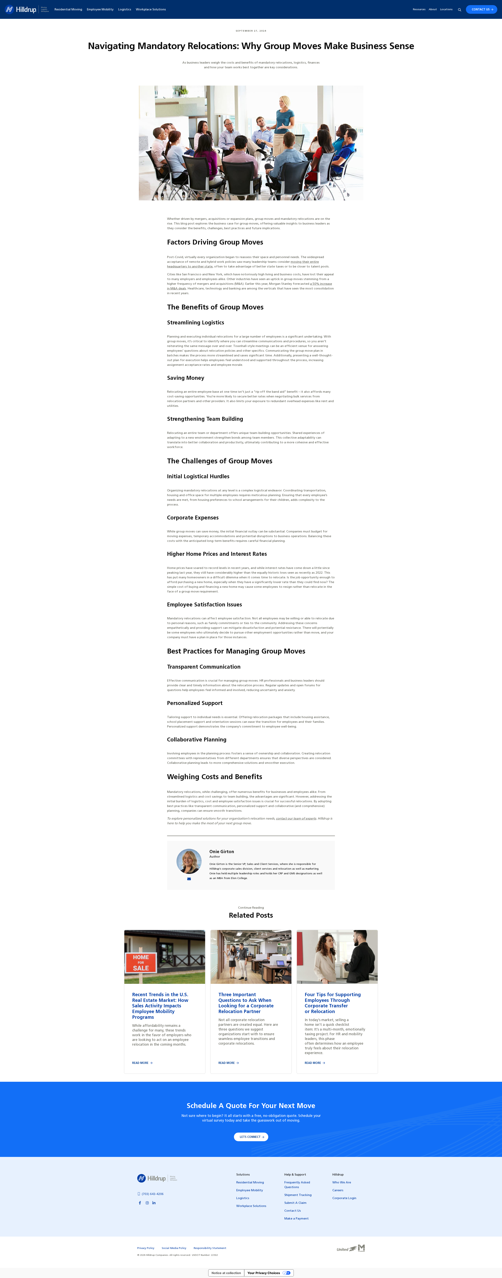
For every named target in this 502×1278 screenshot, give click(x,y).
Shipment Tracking (298, 1195)
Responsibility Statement (210, 1248)
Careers (337, 1190)
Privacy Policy (145, 1248)
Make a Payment (296, 1218)
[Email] (189, 879)
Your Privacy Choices (263, 1273)
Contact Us (481, 9)
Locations (446, 9)
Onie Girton (221, 852)
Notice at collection (226, 1273)
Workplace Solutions (151, 9)
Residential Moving (68, 9)
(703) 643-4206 (153, 1194)
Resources (419, 9)
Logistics (124, 9)
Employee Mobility (100, 9)
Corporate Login (344, 1198)
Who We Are (341, 1182)
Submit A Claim (295, 1203)
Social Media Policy (174, 1248)
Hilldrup (27, 9)
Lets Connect (250, 1137)
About (433, 9)
